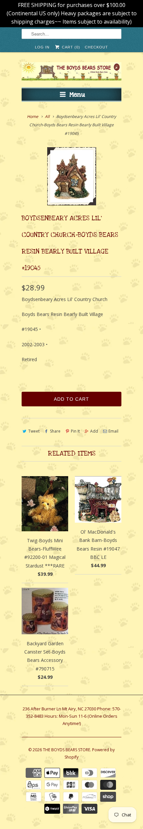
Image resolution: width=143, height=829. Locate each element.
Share (55, 431)
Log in (42, 47)
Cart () (70, 47)
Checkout (96, 47)
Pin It (75, 431)
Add (94, 431)
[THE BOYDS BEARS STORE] (71, 72)
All (47, 116)
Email (113, 431)
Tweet (34, 431)
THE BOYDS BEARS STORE (66, 750)
